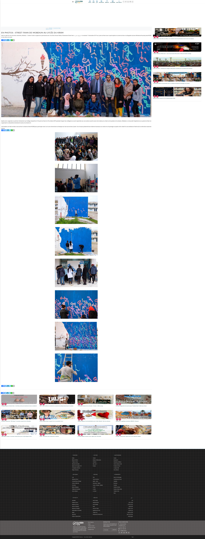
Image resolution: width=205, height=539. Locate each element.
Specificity (74, 514)
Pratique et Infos (75, 502)
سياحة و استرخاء (130, 504)
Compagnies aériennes (76, 467)
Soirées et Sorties (117, 487)
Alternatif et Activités (75, 463)
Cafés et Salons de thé (118, 463)
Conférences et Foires (118, 479)
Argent (73, 512)
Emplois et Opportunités (76, 516)
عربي (131, 497)
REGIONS (96, 474)
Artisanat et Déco (75, 479)
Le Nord (94, 489)
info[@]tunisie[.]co (123, 530)
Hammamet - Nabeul (96, 483)
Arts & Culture (95, 500)
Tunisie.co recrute (91, 525)
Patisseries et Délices (117, 461)
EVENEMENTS (117, 474)
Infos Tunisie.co (91, 522)
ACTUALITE (75, 497)
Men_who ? (95, 463)
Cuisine (115, 458)
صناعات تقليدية (130, 508)
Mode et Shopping (75, 487)
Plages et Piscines (75, 469)
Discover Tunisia (96, 508)
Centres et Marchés (75, 483)
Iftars (115, 493)
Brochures (115, 483)
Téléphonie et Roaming (76, 489)
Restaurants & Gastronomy (97, 514)
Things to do (95, 512)
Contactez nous (91, 529)
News (94, 506)
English (96, 497)
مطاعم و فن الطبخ (130, 514)
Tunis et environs (96, 479)
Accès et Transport (75, 506)
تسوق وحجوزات (130, 516)
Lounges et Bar (116, 467)
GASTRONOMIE (117, 455)
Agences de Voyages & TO (77, 465)
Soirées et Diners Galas (118, 489)
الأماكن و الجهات (130, 512)
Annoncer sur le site (91, 527)
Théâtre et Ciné (116, 491)
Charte (89, 524)
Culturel (94, 458)
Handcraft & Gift (96, 502)
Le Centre (94, 491)
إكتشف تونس (130, 502)
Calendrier (115, 481)
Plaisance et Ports (75, 504)
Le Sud (94, 487)
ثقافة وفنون (131, 506)
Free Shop (74, 485)
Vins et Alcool (116, 469)
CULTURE (96, 455)
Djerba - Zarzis (95, 481)
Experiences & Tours (96, 510)
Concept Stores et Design (76, 481)
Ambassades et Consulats (76, 510)
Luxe (73, 477)
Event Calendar (95, 504)
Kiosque (94, 465)
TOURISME (75, 455)
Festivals (115, 485)
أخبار (132, 500)
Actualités (74, 500)
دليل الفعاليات (130, 510)
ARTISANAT (75, 474)
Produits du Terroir (117, 465)
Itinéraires (94, 461)
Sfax (93, 477)
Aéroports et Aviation (76, 508)
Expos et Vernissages (117, 477)
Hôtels (73, 458)
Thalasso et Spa (75, 461)
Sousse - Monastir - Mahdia (98, 485)
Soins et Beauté (75, 491)
